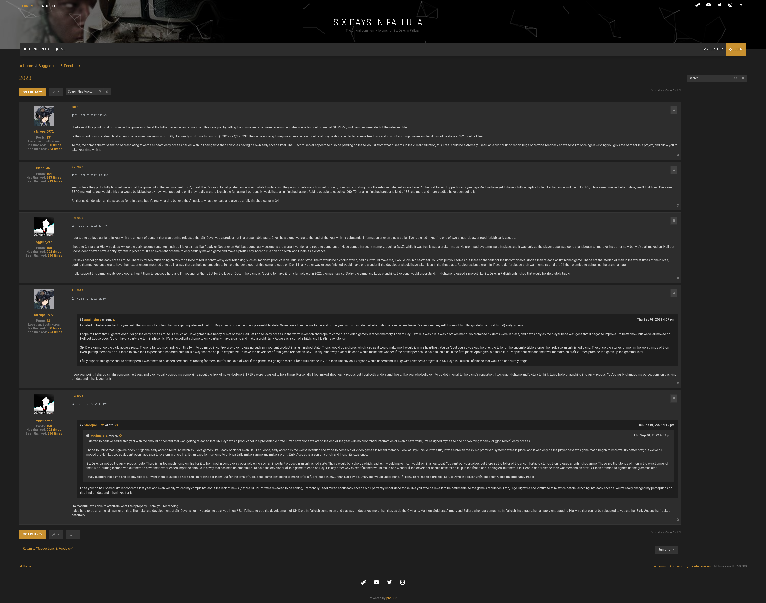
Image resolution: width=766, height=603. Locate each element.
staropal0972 (44, 131)
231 (49, 137)
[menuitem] (60, 49)
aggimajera (43, 242)
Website (48, 6)
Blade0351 (44, 168)
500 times (54, 145)
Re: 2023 (77, 167)
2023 (25, 78)
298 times (54, 252)
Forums (29, 6)
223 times (55, 149)
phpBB (391, 598)
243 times (54, 177)
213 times (55, 181)
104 (49, 174)
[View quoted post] (114, 320)
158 (49, 248)
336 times (55, 255)
